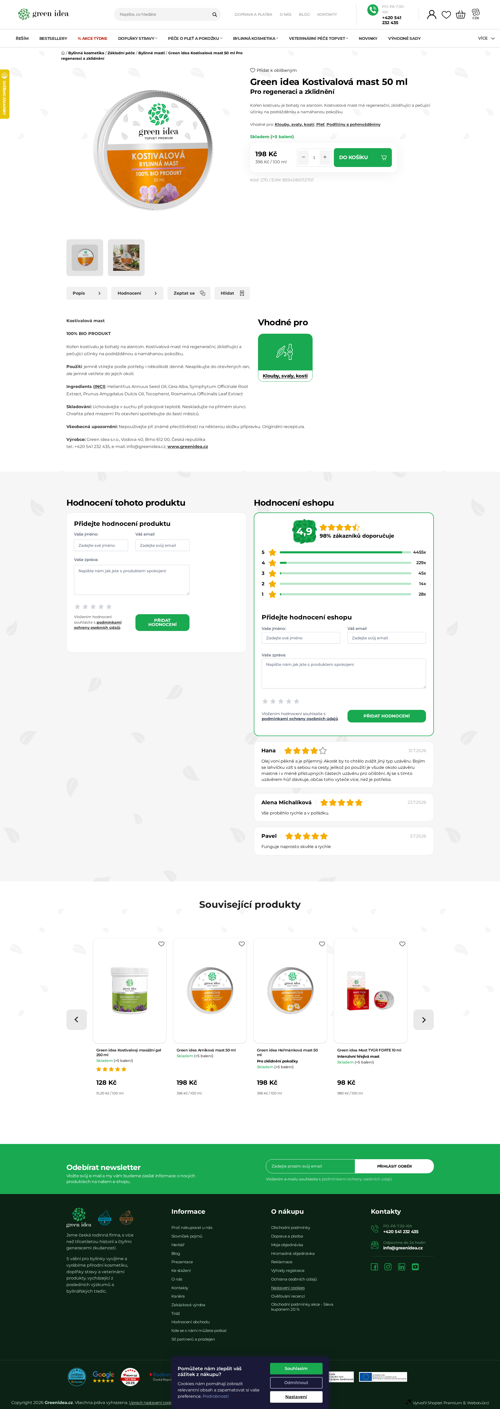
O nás (286, 14)
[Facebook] (374, 1267)
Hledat (214, 14)
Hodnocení (129, 293)
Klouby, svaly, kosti (294, 124)
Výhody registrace (287, 1270)
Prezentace (182, 1261)
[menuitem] (25, 38)
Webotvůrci (478, 1402)
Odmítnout (296, 1382)
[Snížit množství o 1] (303, 157)
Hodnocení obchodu (190, 1321)
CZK (475, 18)
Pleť (320, 124)
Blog (304, 14)
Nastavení (296, 1396)
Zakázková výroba (188, 1304)
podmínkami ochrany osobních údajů (300, 718)
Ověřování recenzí (288, 1296)
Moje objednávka (287, 1244)
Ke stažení (181, 1270)
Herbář (178, 1244)
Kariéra (178, 1296)
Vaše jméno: (86, 534)
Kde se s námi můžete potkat (199, 1330)
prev (76, 1019)
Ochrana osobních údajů (294, 1279)
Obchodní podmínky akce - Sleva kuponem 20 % (302, 1307)
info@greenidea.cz (403, 1247)
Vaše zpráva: (86, 560)
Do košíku (353, 157)
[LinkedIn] (401, 1267)
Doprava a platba (253, 14)
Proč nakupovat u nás (191, 1227)
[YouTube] (415, 1267)
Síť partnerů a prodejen (193, 1339)
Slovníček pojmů (187, 1236)
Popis (79, 293)
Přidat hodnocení (162, 622)
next (423, 1019)
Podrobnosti (216, 1396)
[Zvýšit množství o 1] (325, 157)
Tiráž (175, 1313)
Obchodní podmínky (290, 1227)
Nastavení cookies (288, 1287)
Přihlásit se (394, 1166)
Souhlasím (296, 1368)
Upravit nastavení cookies (153, 1402)
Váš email (145, 534)
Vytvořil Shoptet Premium (437, 1402)
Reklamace (281, 1261)
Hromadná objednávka (293, 1253)
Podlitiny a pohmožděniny (354, 124)
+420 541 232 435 (391, 20)
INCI (99, 386)
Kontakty (327, 14)
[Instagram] (388, 1267)
